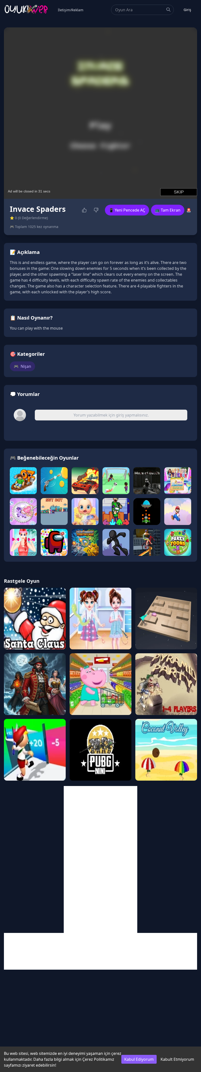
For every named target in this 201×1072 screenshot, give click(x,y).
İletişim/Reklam (70, 10)
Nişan (22, 366)
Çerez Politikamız (98, 1059)
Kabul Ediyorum (139, 1059)
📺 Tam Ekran (167, 210)
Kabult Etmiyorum (177, 1059)
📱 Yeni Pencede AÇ (127, 210)
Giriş (187, 9)
